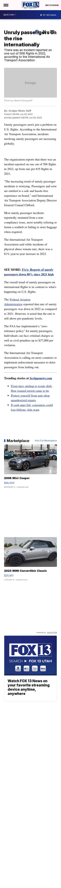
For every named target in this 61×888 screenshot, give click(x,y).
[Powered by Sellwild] (52, 632)
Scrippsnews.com (41, 378)
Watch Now (51, 5)
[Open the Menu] (6, 5)
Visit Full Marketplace (46, 441)
